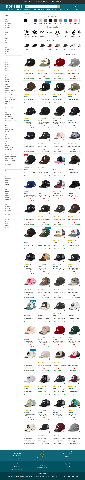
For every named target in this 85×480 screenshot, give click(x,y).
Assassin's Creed (9, 107)
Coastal (7, 66)
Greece (72, 476)
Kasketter (8, 9)
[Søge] (58, 6)
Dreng (7, 79)
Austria (9, 476)
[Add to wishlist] (34, 66)
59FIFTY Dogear (9, 94)
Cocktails (8, 123)
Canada (22, 476)
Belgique (13, 476)
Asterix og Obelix (9, 182)
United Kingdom (67, 477)
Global (68, 476)
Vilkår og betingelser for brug (17, 469)
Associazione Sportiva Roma (12, 158)
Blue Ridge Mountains (10, 201)
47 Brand (8, 59)
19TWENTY (8, 86)
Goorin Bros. (20, 9)
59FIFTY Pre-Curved (10, 97)
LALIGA (7, 219)
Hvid (7, 34)
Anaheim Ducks (9, 151)
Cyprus (30, 476)
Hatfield (7, 73)
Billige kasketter (17, 453)
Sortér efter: (68, 54)
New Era (13, 9)
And (7, 38)
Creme (7, 25)
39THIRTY (8, 88)
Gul (7, 32)
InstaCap (66, 9)
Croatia (26, 476)
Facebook (68, 466)
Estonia (56, 476)
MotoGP (8, 225)
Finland (60, 476)
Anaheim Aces (9, 149)
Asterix (7, 180)
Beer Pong (8, 199)
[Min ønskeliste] (75, 6)
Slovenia (51, 477)
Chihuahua (8, 45)
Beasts (7, 112)
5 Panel (7, 127)
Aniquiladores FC (9, 152)
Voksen (7, 81)
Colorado (8, 208)
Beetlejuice (8, 114)
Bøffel (7, 44)
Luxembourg (24, 477)
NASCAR (8, 227)
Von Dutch (40, 71)
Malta (29, 477)
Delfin (7, 47)
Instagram (68, 467)
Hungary (76, 476)
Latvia (15, 477)
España (52, 476)
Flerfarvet (8, 27)
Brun (7, 21)
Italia (12, 477)
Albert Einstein (9, 174)
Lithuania (19, 477)
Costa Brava (8, 210)
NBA (7, 229)
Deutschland (47, 476)
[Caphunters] (17, 6)
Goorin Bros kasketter (17, 455)
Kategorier (60, 9)
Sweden (55, 477)
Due (7, 53)
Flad (7, 136)
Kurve (7, 138)
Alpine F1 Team (9, 147)
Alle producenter (27, 9)
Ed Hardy (8, 70)
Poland (33, 477)
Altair (7, 176)
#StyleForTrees (16, 466)
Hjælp (17, 463)
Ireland (8, 477)
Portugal (37, 477)
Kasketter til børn (17, 458)
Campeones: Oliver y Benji (11, 120)
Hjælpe (77, 9)
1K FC (7, 143)
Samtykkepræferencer (17, 467)
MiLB (7, 221)
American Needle (9, 60)
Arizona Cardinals (9, 154)
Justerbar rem (9, 164)
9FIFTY (7, 103)
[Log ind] (73, 6)
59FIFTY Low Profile (10, 95)
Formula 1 (8, 214)
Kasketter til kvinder (17, 457)
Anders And (8, 178)
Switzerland (60, 477)
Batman (7, 184)
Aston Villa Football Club (11, 160)
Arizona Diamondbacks (11, 156)
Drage (7, 51)
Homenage (8, 75)
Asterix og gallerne (10, 109)
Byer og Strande (9, 118)
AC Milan (8, 145)
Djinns (7, 68)
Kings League (9, 217)
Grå (7, 29)
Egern (7, 55)
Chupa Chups (9, 122)
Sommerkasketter (17, 451)
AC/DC (7, 193)
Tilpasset (8, 167)
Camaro (7, 204)
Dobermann (8, 49)
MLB (7, 223)
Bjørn (7, 42)
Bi (6, 40)
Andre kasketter (9, 129)
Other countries (74, 477)
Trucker (7, 131)
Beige (7, 17)
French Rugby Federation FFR (12, 216)
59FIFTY (8, 92)
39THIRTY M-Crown (10, 90)
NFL (7, 230)
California (8, 202)
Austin (7, 197)
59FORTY (8, 101)
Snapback (8, 166)
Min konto (17, 464)
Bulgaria (17, 476)
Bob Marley (8, 189)
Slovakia (46, 477)
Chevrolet (8, 206)
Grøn (7, 30)
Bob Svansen (9, 116)
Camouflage (8, 23)
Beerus (7, 186)
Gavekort (40, 9)
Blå (6, 19)
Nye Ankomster (47, 9)
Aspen (7, 195)
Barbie (7, 110)
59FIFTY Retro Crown (10, 99)
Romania (42, 477)
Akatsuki (8, 173)
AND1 (7, 62)
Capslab (8, 64)
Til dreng (35, 9)
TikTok (67, 464)
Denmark (42, 476)
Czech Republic (36, 476)
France (64, 476)
